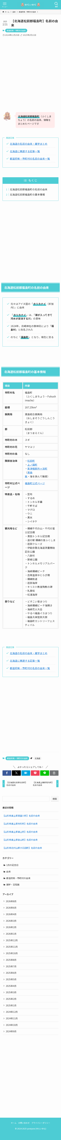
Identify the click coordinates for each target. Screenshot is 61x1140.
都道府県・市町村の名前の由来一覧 (30, 158)
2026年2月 (11, 927)
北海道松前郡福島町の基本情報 (27, 194)
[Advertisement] (30, 71)
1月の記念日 (12, 865)
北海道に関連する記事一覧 (25, 151)
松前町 (31, 460)
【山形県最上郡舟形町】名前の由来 (20, 823)
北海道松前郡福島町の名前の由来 (28, 189)
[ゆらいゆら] (30, 4)
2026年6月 (11, 907)
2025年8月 (11, 959)
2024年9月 (11, 1031)
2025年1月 (11, 1005)
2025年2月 (11, 998)
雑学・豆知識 (12, 884)
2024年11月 (12, 1018)
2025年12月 (12, 940)
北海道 (37, 758)
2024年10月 (12, 1024)
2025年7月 (11, 966)
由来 (8, 871)
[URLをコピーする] (54, 773)
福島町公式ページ (35, 483)
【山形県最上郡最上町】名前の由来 (20, 831)
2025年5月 (11, 979)
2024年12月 (12, 1011)
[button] (7, 773)
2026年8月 (11, 901)
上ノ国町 (32, 464)
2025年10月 (12, 953)
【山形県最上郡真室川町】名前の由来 (21, 815)
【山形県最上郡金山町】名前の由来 (20, 839)
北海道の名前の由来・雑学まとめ (28, 143)
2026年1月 (11, 933)
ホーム (13, 1122)
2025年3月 (11, 992)
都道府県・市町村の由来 (16, 30)
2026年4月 (11, 914)
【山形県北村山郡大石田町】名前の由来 (22, 847)
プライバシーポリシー (40, 1122)
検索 (55, 798)
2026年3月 (11, 920)
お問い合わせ (24, 1122)
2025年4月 (11, 985)
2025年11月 (12, 946)
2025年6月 (11, 972)
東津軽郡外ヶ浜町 (37, 468)
